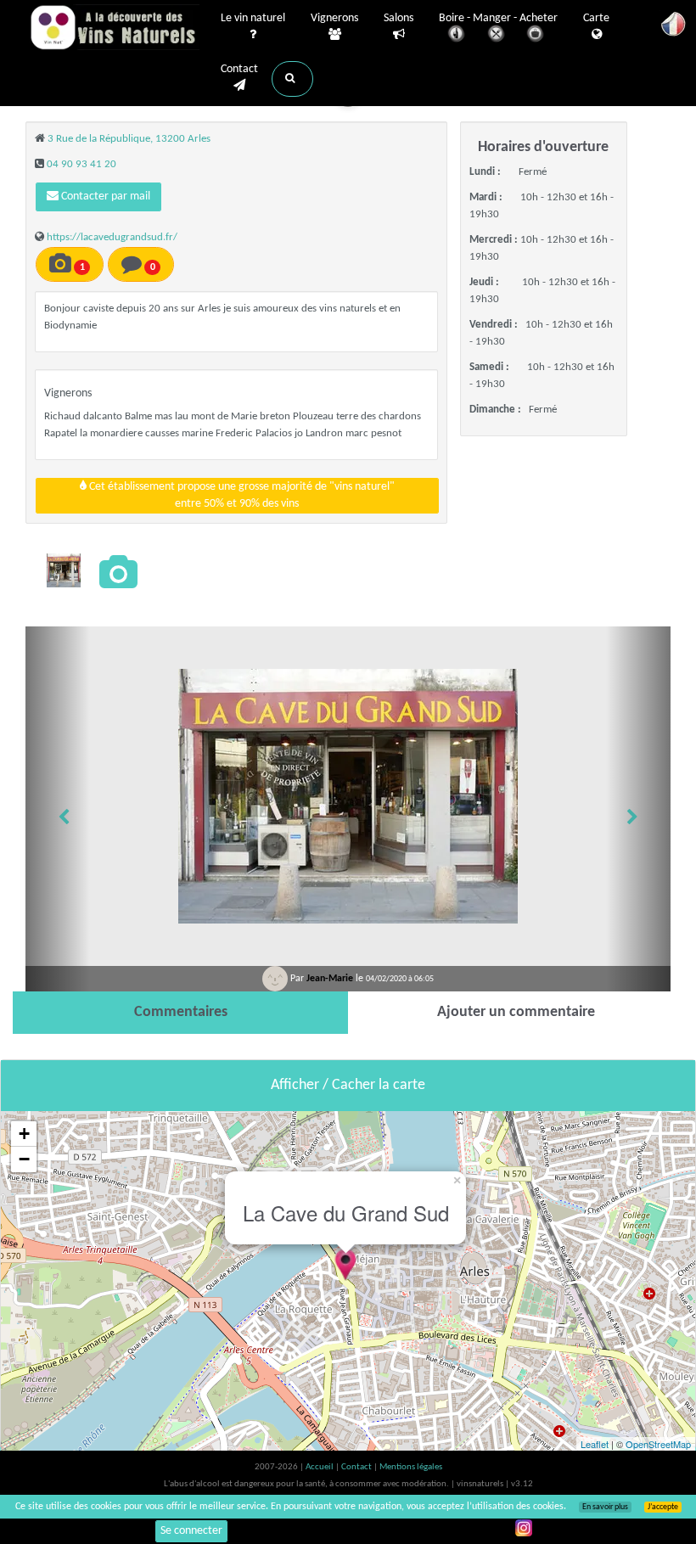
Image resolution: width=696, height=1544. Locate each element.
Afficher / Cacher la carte (348, 1085)
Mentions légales (410, 1467)
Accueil (320, 1467)
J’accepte (663, 1507)
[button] (292, 79)
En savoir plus (605, 1507)
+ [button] (24, 1133)
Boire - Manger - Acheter (498, 18)
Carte (596, 18)
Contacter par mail (104, 196)
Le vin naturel (253, 18)
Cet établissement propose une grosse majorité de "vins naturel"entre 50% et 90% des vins (241, 495)
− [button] (24, 1159)
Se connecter (191, 1530)
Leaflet (595, 1444)
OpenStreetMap (658, 1444)
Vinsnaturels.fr (114, 27)
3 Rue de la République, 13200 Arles (129, 138)
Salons (398, 18)
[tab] (180, 1012)
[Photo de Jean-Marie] (63, 570)
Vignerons (334, 18)
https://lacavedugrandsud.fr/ (112, 237)
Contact (239, 69)
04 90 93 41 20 (81, 164)
